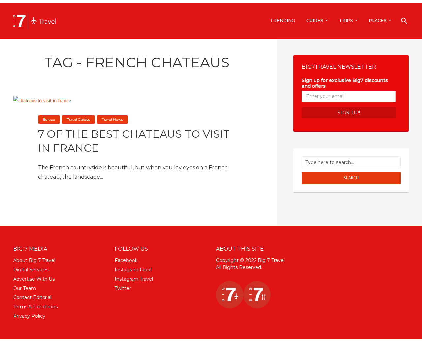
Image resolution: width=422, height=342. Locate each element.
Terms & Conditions (35, 307)
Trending (282, 20)
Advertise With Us (34, 279)
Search (351, 178)
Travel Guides (78, 119)
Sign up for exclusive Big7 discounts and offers (345, 83)
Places (378, 20)
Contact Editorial (32, 297)
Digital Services (30, 270)
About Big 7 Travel (34, 260)
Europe (49, 119)
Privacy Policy (29, 316)
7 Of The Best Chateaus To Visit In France (134, 140)
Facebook (126, 260)
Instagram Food (133, 270)
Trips (346, 20)
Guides (314, 20)
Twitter (123, 288)
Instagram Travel (134, 279)
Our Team (24, 288)
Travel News (112, 119)
